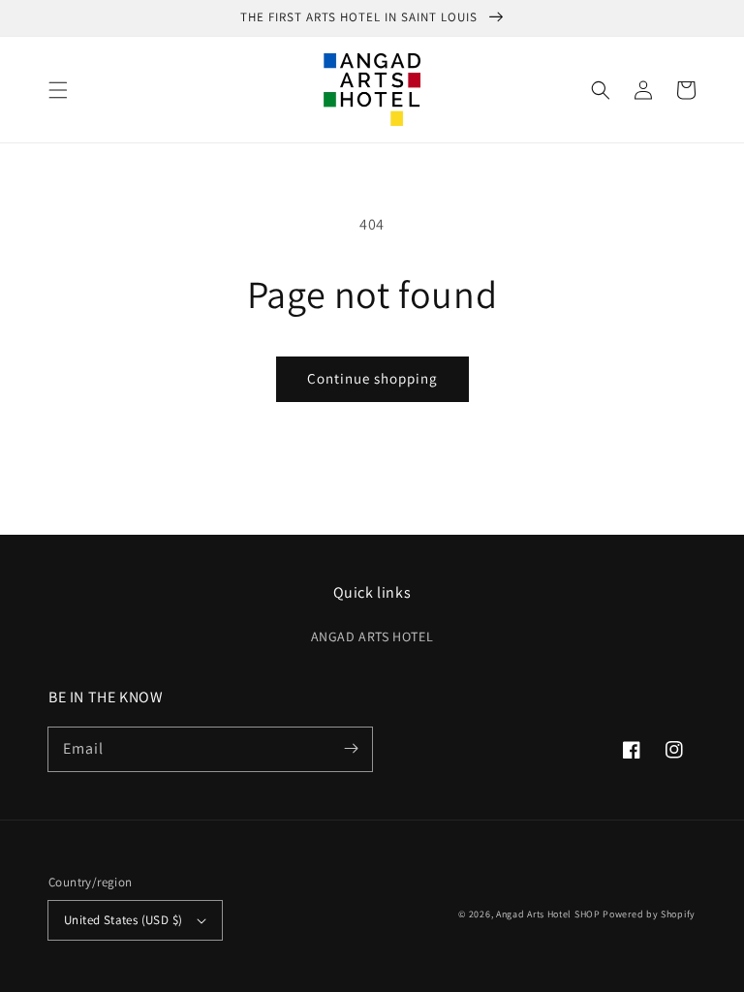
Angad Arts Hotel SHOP (548, 914)
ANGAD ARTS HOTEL (372, 636)
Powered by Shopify (649, 914)
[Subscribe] (350, 749)
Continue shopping (372, 378)
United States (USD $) (123, 920)
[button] (58, 90)
